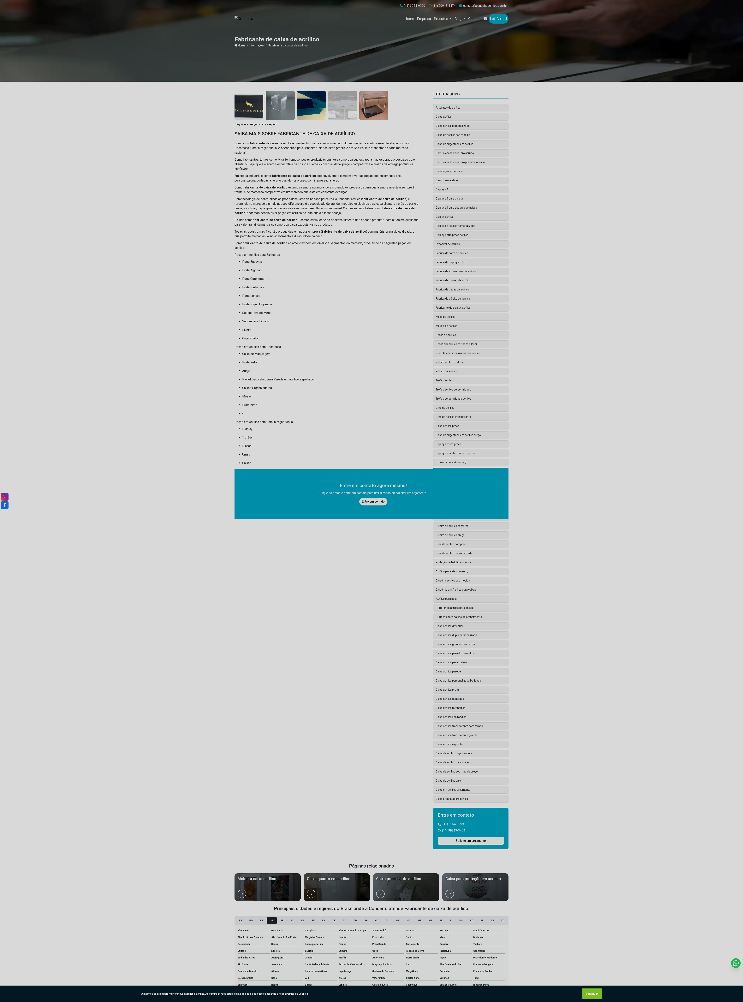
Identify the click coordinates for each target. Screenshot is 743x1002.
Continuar (592, 993)
